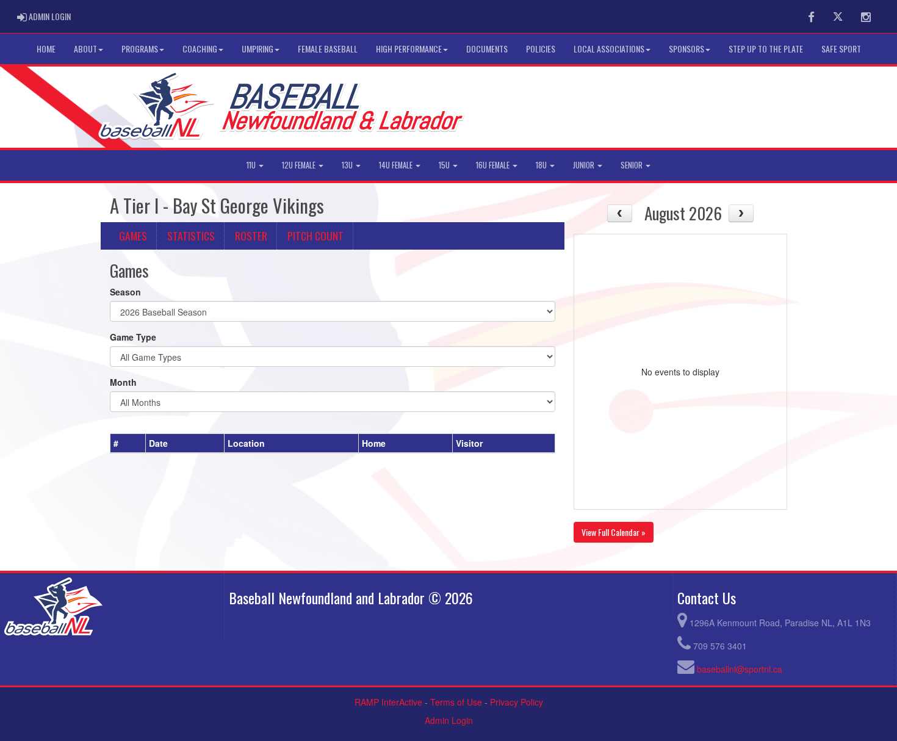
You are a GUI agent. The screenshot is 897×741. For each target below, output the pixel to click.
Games (133, 236)
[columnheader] (128, 444)
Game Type (133, 337)
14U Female (396, 165)
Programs (139, 48)
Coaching (199, 48)
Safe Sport (841, 48)
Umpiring (257, 48)
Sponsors (686, 48)
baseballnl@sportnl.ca (739, 669)
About (85, 48)
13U (348, 165)
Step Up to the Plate (766, 48)
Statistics (191, 236)
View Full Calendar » (614, 532)
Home (46, 48)
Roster (251, 236)
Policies (540, 48)
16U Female (493, 165)
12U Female (299, 165)
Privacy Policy (516, 702)
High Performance (409, 48)
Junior (584, 165)
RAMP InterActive (388, 702)
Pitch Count (315, 236)
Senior (632, 165)
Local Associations (609, 48)
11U (252, 165)
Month (123, 382)
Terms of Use (456, 702)
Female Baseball (328, 48)
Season (125, 292)
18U (542, 165)
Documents (487, 48)
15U (445, 165)
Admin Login (449, 720)
